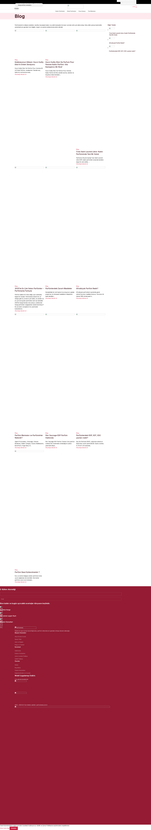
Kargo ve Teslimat (19, 644)
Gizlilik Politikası (19, 659)
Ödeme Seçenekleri (20, 670)
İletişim (16, 665)
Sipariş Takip (18, 639)
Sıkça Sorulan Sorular (20, 636)
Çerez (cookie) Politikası (21, 656)
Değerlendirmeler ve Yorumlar (22, 673)
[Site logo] (75, 6)
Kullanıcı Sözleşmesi (20, 653)
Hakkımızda (18, 650)
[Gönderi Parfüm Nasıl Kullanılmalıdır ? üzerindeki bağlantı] (75, 412)
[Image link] (25, 628)
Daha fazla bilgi (5, 828)
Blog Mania (18, 667)
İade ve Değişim (19, 642)
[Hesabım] (128, 6)
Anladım (13, 828)
